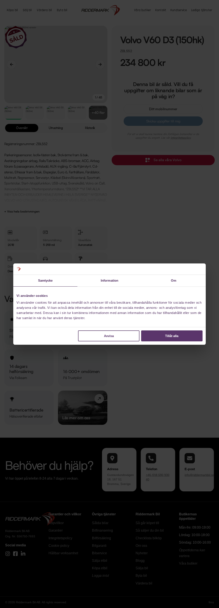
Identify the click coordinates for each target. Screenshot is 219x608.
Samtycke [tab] (45, 280)
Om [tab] (173, 280)
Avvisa (109, 336)
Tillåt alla (171, 336)
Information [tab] (109, 280)
